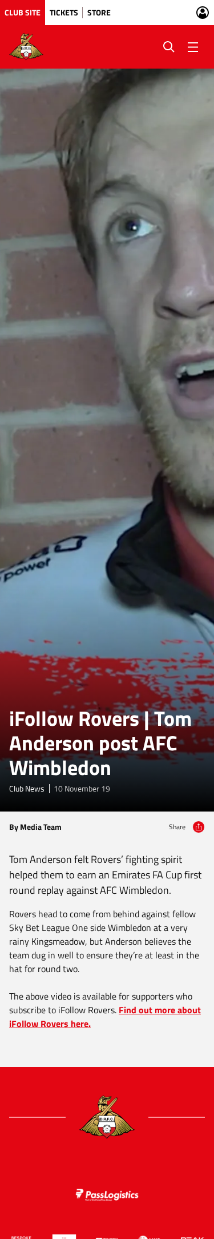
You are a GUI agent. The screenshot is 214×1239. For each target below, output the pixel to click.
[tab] (22, 12)
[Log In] (202, 12)
